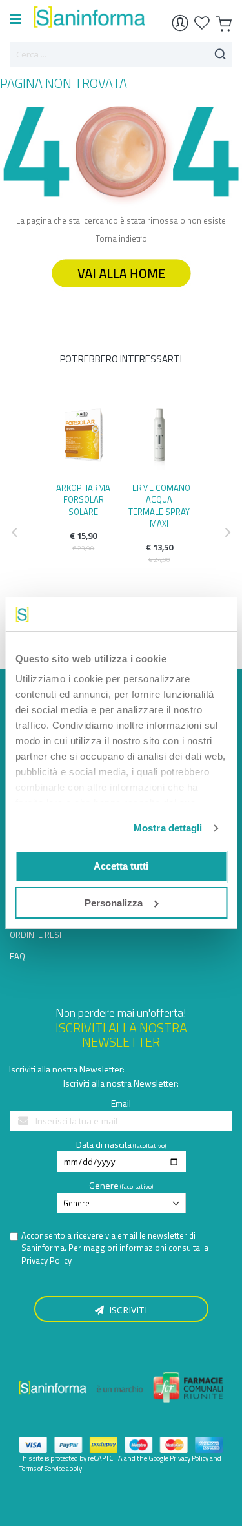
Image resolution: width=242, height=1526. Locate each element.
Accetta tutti (121, 866)
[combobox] (121, 54)
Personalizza (114, 902)
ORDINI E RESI (35, 934)
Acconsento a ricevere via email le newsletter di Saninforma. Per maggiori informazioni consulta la (114, 1248)
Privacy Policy (46, 1260)
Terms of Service (42, 1468)
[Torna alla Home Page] (121, 293)
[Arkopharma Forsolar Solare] (84, 438)
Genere (104, 1185)
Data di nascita (104, 1144)
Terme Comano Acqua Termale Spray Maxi (159, 505)
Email (121, 1103)
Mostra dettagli (168, 827)
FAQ (17, 956)
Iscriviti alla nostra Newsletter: (67, 1069)
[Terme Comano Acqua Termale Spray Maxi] (159, 438)
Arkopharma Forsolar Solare (83, 499)
